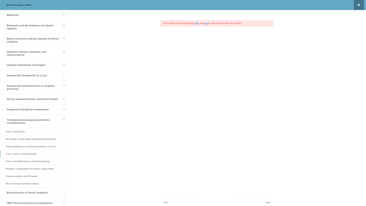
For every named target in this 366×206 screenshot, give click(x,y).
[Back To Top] (360, 201)
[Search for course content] (5, 5)
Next (268, 202)
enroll (206, 23)
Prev (166, 202)
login (197, 23)
